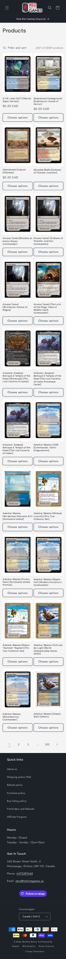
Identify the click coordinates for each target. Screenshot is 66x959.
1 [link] (9, 744)
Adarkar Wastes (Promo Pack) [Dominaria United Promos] (16, 582)
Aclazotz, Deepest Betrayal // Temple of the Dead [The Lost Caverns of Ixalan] (16, 449)
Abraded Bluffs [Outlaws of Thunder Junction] (47, 171)
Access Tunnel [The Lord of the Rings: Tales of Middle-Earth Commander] (47, 308)
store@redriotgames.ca (29, 881)
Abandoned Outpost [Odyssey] (14, 171)
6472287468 (25, 873)
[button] (7, 8)
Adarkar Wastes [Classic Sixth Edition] (47, 715)
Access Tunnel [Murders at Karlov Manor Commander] (17, 241)
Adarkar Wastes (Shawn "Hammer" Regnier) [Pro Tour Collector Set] (16, 648)
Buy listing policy (17, 801)
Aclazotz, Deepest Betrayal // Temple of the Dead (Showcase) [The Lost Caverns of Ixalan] (16, 377)
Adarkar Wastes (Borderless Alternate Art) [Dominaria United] (17, 516)
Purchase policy (16, 793)
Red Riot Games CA (31, 941)
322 (47, 744)
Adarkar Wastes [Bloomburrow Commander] (12, 717)
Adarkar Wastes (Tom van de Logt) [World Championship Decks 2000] (48, 649)
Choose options (18, 117)
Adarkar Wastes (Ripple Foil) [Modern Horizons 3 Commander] (48, 582)
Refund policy (15, 785)
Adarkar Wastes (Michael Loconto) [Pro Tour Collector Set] (48, 516)
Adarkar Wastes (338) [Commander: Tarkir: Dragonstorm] (46, 447)
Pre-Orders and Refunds (20, 809)
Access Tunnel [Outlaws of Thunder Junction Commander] (48, 241)
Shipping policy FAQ (19, 777)
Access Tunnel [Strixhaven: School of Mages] (15, 307)
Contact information (34, 951)
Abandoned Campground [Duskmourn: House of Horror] (48, 101)
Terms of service (46, 946)
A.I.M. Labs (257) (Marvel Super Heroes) (17, 100)
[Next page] (57, 744)
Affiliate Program (17, 817)
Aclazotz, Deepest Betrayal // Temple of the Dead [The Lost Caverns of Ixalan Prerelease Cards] (47, 379)
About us (12, 769)
